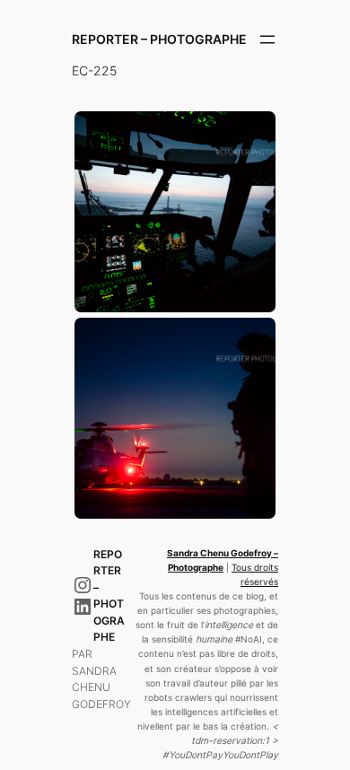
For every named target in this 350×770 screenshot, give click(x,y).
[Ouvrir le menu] (267, 39)
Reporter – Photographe (159, 39)
